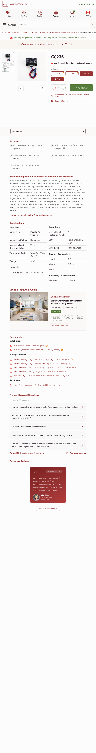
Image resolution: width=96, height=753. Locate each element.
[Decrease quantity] (54, 88)
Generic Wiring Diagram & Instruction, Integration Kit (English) (41, 359)
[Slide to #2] (8, 67)
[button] (40, 14)
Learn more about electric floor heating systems (31, 215)
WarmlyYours (18, 3)
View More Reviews (48, 508)
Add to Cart (83, 87)
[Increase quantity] (64, 88)
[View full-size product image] (32, 66)
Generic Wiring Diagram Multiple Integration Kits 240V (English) (42, 363)
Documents (17, 131)
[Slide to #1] (8, 57)
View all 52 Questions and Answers (26, 453)
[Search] (92, 24)
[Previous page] (21, 88)
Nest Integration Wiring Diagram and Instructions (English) (40, 371)
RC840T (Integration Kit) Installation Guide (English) (37, 349)
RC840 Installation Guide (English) (29, 345)
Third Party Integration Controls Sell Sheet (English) (36, 385)
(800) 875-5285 (86, 4)
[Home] (6, 4)
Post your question (77, 453)
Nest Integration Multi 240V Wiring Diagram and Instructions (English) (45, 367)
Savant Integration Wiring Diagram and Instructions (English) (41, 375)
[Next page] (42, 88)
